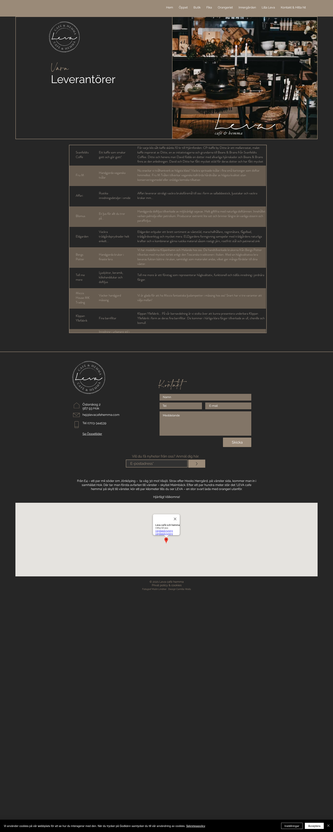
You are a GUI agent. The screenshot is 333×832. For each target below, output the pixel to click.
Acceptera (314, 826)
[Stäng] (328, 826)
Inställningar (291, 826)
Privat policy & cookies (167, 585)
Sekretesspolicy (195, 826)
